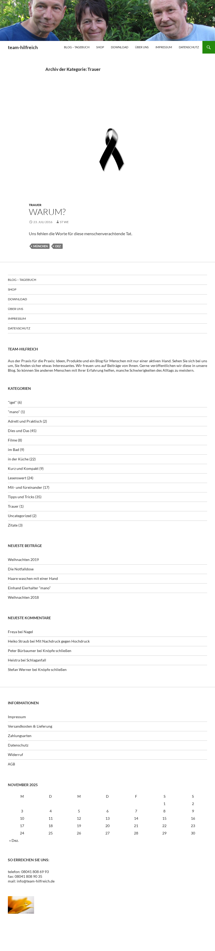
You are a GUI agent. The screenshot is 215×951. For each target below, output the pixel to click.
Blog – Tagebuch (76, 47)
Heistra (14, 660)
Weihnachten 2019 (23, 559)
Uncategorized (19, 515)
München (40, 246)
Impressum (163, 47)
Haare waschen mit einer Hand (33, 578)
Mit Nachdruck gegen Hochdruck (63, 641)
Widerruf (15, 754)
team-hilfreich (23, 47)
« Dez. (14, 840)
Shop (100, 47)
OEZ (58, 246)
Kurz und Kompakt (23, 468)
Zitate (13, 525)
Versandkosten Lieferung (30, 726)
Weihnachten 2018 (23, 597)
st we (64, 222)
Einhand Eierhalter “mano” (29, 588)
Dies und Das (18, 430)
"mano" (14, 411)
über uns (142, 47)
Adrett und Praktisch (25, 421)
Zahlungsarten (19, 735)
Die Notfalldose (21, 569)
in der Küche (18, 459)
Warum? (47, 211)
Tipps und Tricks (21, 497)
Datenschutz (189, 47)
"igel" (12, 402)
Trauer (35, 205)
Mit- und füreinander (25, 487)
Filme (12, 440)
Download (119, 47)
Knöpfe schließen (57, 650)
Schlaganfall (36, 660)
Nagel (28, 631)
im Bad (13, 449)
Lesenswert (17, 478)
